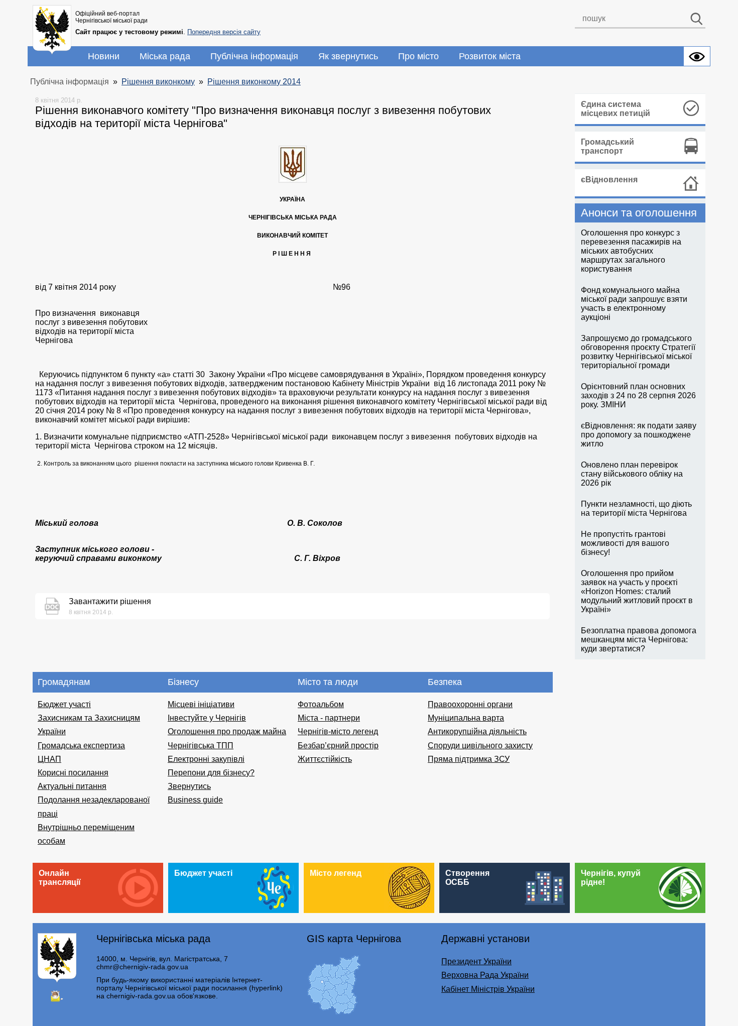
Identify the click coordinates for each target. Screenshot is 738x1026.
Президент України (476, 961)
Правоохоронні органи (470, 704)
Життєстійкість (325, 759)
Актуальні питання (72, 786)
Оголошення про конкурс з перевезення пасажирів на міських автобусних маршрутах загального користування (631, 251)
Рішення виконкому (158, 81)
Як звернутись (348, 56)
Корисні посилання (73, 772)
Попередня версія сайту (224, 32)
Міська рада (165, 56)
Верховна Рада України (485, 975)
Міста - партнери (329, 718)
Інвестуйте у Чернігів (207, 718)
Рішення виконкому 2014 (254, 81)
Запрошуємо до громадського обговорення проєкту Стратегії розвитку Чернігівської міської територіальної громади (638, 352)
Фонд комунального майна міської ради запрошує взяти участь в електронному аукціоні (634, 303)
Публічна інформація (254, 56)
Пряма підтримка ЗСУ (469, 759)
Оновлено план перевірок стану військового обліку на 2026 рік (632, 474)
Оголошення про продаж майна (227, 731)
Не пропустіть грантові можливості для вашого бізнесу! (625, 543)
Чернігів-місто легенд (338, 731)
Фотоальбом (321, 704)
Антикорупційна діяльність (477, 731)
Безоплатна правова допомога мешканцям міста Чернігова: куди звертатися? (638, 639)
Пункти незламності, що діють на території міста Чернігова (636, 508)
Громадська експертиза (81, 745)
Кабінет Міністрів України (488, 989)
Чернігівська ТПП (200, 745)
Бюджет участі (64, 704)
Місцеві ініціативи (201, 704)
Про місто (418, 56)
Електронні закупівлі (206, 759)
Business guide (195, 799)
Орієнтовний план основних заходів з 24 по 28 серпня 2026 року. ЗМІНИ (638, 395)
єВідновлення (609, 179)
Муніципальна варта (466, 718)
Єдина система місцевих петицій (615, 109)
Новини (103, 56)
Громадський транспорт (607, 146)
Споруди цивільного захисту (480, 745)
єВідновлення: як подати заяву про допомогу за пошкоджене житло (638, 434)
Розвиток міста (490, 56)
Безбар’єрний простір (338, 745)
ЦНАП (49, 759)
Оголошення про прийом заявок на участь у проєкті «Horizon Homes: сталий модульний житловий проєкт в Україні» (637, 591)
